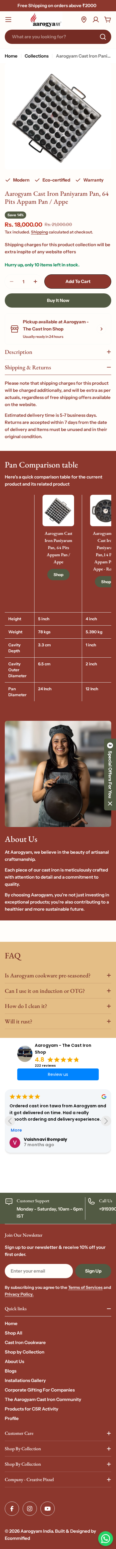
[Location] (83, 19)
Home (11, 56)
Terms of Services (85, 1287)
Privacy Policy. (19, 1294)
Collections (36, 56)
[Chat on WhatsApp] (105, 1538)
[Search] (102, 36)
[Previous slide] (10, 1121)
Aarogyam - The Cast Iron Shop (63, 1048)
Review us (58, 1074)
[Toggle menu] (8, 19)
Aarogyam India (37, 1531)
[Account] (95, 19)
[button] (110, 774)
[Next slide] (106, 1121)
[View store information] (101, 329)
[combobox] (58, 37)
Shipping (39, 232)
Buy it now (58, 300)
